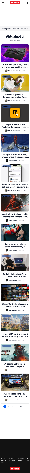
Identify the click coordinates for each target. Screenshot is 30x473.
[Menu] (2, 3)
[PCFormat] (15, 468)
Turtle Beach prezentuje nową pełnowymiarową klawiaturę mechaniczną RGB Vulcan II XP (15, 65)
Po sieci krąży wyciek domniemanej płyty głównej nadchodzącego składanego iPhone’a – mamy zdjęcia (15, 95)
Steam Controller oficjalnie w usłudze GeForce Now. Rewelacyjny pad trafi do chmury (15, 305)
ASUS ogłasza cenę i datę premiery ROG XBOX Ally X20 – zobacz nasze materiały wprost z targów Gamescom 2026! (15, 395)
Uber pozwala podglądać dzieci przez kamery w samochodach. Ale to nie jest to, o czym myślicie (15, 245)
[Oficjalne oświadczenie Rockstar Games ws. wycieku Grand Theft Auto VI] (15, 113)
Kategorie (16, 29)
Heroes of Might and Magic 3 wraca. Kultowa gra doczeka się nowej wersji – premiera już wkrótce (15, 335)
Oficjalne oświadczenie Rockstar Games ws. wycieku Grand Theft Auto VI (15, 125)
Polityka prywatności (12, 459)
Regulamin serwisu (21, 459)
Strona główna (6, 29)
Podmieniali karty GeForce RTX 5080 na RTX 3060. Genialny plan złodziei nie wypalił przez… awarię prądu (15, 275)
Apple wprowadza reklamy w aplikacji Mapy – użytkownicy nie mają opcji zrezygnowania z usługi (15, 185)
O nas (28, 459)
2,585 (20, 406)
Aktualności (6, 46)
